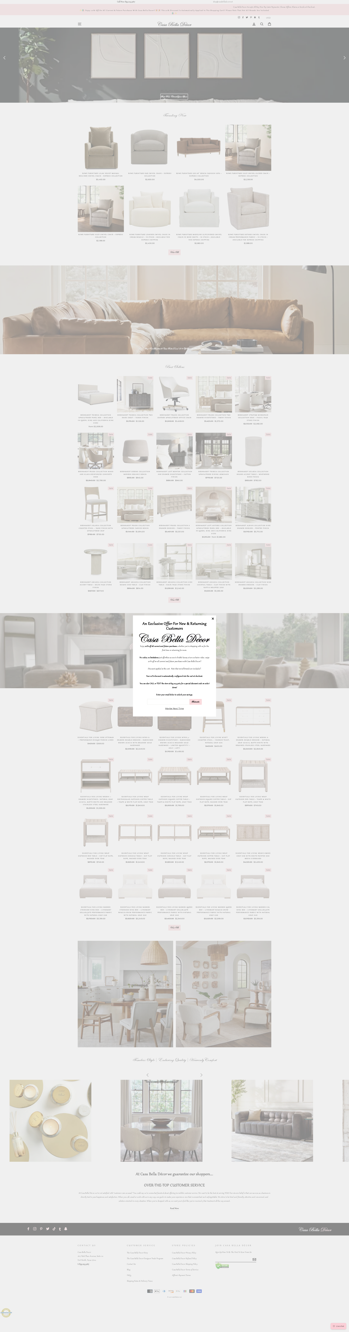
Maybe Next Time (174, 708)
